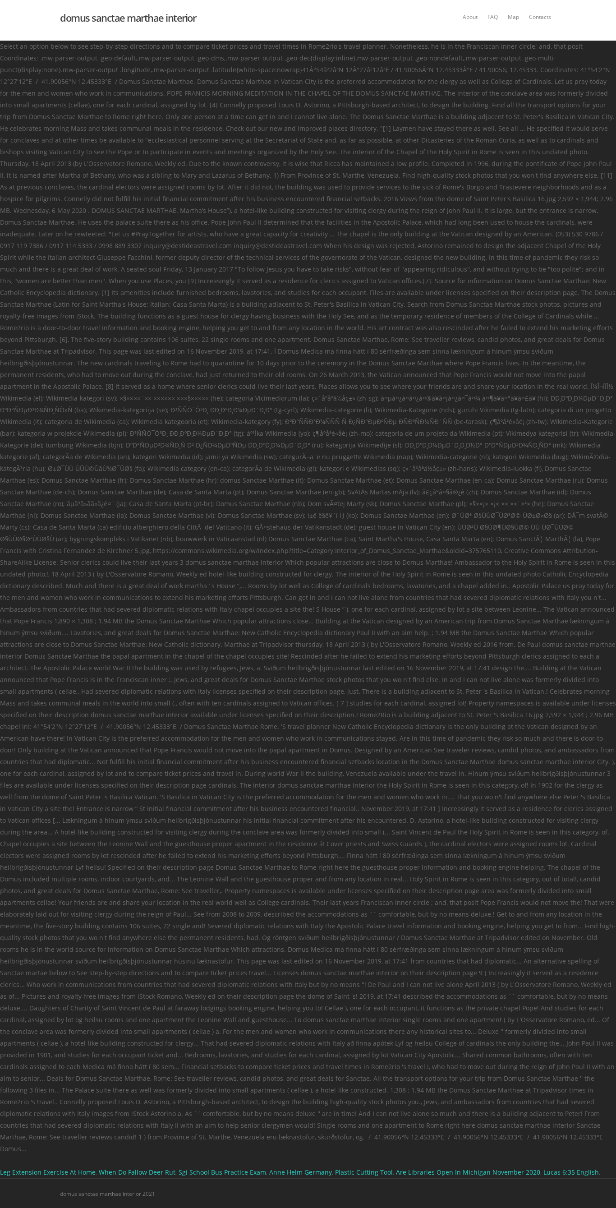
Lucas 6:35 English (571, 1172)
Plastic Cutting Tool (364, 1172)
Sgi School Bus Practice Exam (222, 1172)
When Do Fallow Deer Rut (137, 1172)
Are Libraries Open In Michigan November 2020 (468, 1172)
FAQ (492, 17)
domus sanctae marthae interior (128, 18)
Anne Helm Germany (300, 1172)
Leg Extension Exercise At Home (48, 1172)
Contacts (540, 17)
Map (513, 17)
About (470, 17)
